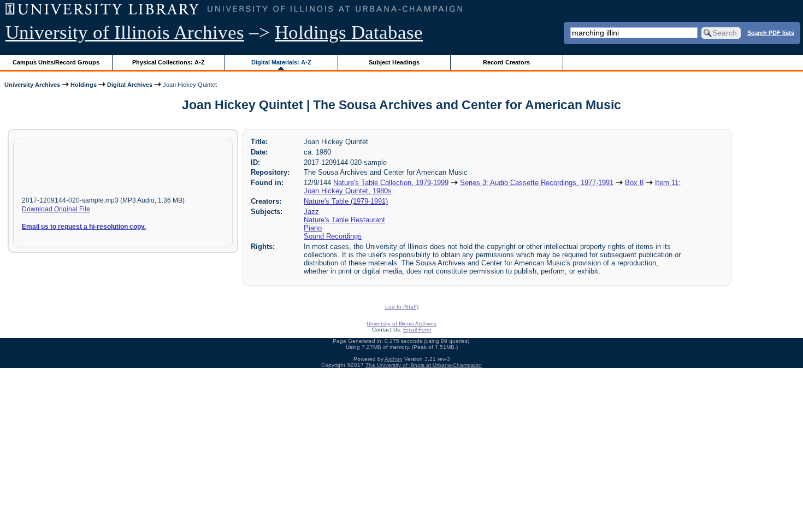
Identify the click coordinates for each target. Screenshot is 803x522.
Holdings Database (349, 32)
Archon (394, 359)
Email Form (417, 330)
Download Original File (56, 209)
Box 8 (634, 183)
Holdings (83, 84)
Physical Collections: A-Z (168, 62)
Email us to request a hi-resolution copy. (84, 226)
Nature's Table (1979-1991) (346, 201)
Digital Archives (129, 84)
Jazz (311, 211)
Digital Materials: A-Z (281, 62)
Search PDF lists (770, 32)
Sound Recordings (333, 236)
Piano (313, 228)
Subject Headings (394, 62)
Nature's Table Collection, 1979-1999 (390, 183)
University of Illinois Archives (124, 32)
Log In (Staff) (401, 307)
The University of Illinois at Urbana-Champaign (423, 365)
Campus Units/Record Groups (56, 62)
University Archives (32, 84)
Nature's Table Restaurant (344, 220)
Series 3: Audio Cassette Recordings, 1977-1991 (536, 183)
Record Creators (506, 62)
